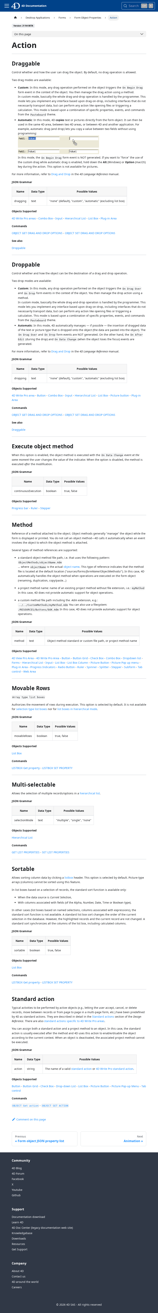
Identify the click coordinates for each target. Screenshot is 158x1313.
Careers (17, 1287)
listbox (69, 877)
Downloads (19, 1238)
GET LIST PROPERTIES (26, 852)
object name (72, 567)
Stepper (45, 508)
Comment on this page (31, 1119)
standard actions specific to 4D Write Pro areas (74, 1021)
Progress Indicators (42, 667)
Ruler (34, 508)
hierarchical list (90, 793)
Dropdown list (132, 658)
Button (41, 395)
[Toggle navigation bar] (7, 6)
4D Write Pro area (23, 395)
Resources (18, 1244)
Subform (129, 667)
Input (58, 218)
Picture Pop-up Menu (125, 1086)
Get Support (19, 1249)
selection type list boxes (31, 709)
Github (16, 1195)
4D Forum (18, 1173)
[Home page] (15, 18)
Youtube (17, 1190)
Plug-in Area (109, 218)
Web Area (29, 671)
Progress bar (20, 508)
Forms (16, 662)
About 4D (18, 1271)
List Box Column (77, 662)
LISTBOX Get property (26, 768)
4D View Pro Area (23, 658)
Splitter (104, 667)
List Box (93, 218)
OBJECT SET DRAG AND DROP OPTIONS (90, 233)
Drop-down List (66, 1086)
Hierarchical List (75, 218)
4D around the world (25, 1282)
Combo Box (45, 218)
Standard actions (103, 1016)
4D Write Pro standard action (114, 1069)
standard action (81, 1069)
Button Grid (80, 658)
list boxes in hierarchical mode (77, 709)
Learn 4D (17, 1222)
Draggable (18, 429)
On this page (22, 34)
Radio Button (66, 667)
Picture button (119, 395)
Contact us (18, 1276)
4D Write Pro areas (24, 218)
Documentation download (28, 1217)
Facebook (18, 1179)
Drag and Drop (61, 174)
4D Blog (17, 1168)
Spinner (92, 667)
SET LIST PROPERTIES (55, 852)
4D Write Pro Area (47, 658)
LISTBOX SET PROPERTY (57, 768)
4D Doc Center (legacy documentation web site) (42, 1227)
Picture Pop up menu (125, 662)
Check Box (96, 658)
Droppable (18, 248)
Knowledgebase (22, 1233)
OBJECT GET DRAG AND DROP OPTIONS (37, 233)
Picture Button (100, 662)
